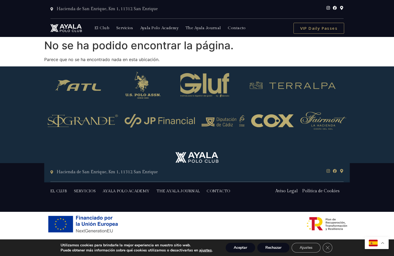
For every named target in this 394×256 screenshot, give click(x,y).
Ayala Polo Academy (159, 28)
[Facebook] (335, 8)
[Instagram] (328, 8)
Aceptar (240, 247)
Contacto (237, 28)
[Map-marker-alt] (342, 8)
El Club (102, 28)
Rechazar (273, 247)
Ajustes (306, 247)
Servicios (124, 28)
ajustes (205, 250)
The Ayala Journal (203, 28)
